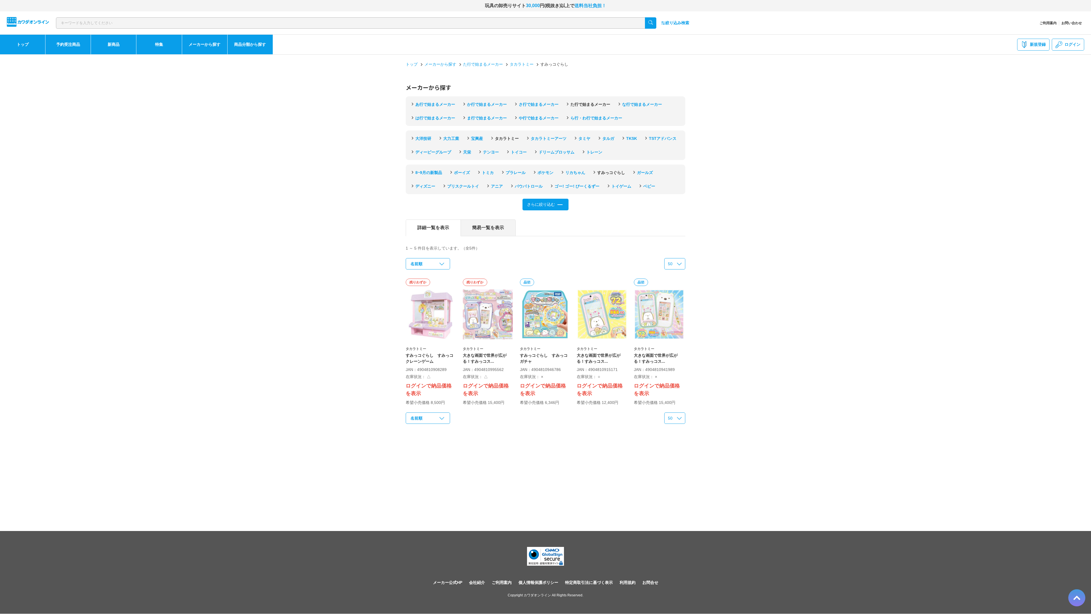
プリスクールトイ (463, 186)
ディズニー (425, 186)
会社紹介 (477, 582)
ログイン (1072, 44)
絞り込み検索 (677, 22)
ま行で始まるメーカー (487, 118)
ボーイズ (462, 172)
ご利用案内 (1048, 23)
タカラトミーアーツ (549, 138)
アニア (497, 186)
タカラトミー (522, 64)
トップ (23, 44)
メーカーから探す (204, 44)
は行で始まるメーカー (435, 118)
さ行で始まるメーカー (539, 104)
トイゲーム (621, 186)
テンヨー (491, 152)
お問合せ (650, 582)
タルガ (608, 138)
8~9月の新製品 (428, 172)
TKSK (631, 138)
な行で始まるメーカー (642, 104)
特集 (159, 44)
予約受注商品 (68, 44)
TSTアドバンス (662, 138)
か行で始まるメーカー (487, 104)
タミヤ (584, 138)
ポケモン (545, 172)
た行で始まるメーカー (483, 64)
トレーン (594, 152)
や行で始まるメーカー (539, 118)
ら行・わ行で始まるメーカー (596, 118)
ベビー (649, 186)
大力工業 (451, 138)
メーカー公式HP (447, 582)
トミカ (488, 172)
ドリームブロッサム (556, 152)
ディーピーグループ (433, 152)
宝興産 (477, 138)
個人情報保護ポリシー (538, 582)
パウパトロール (529, 186)
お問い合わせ (1071, 23)
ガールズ (645, 172)
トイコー (519, 152)
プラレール (516, 172)
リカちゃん (575, 172)
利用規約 (628, 582)
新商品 (114, 44)
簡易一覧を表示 (488, 227)
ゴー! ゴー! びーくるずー (577, 186)
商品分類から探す (250, 44)
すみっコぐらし (611, 172)
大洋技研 (423, 138)
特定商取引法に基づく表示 (589, 582)
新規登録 (1038, 44)
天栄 (467, 152)
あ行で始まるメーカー (435, 104)
